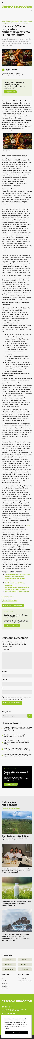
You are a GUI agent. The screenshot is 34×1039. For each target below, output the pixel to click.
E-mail (4, 679)
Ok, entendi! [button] (16, 1032)
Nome (4, 671)
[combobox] (14, 716)
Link (28, 525)
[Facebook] (8, 1013)
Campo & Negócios (11, 69)
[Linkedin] (14, 1013)
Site (3, 688)
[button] (2, 3)
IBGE (3, 978)
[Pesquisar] (29, 716)
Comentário (6, 649)
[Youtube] (11, 1013)
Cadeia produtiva (8, 597)
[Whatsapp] (2, 1013)
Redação (8, 70)
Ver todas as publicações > (11, 808)
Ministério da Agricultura (5, 987)
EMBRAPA (5, 983)
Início (3, 21)
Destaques (19, 21)
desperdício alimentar (10, 600)
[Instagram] (5, 1013)
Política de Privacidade (25, 981)
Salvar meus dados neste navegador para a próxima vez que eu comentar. (16, 698)
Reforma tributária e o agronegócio (17, 591)
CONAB (4, 981)
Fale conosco (22, 978)
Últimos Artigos (10, 21)
